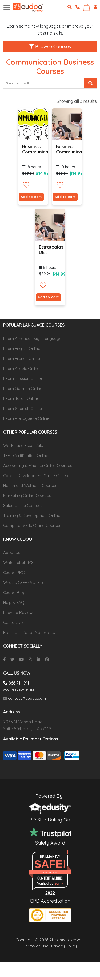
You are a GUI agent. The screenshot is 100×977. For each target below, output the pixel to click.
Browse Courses (52, 46)
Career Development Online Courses (37, 475)
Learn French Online (21, 358)
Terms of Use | (36, 945)
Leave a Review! (18, 612)
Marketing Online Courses (27, 495)
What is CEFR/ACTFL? (23, 582)
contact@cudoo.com (26, 698)
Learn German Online (22, 388)
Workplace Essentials (23, 445)
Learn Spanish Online (22, 408)
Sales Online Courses (23, 505)
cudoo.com (50, 871)
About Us (11, 552)
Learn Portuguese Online (26, 418)
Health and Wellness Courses (30, 485)
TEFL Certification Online (25, 455)
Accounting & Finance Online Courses (37, 465)
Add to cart (31, 197)
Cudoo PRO (14, 572)
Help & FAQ (13, 602)
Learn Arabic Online (21, 368)
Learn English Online (21, 348)
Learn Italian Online (20, 398)
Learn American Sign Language (32, 338)
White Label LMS (18, 562)
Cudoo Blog (14, 592)
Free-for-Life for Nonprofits (29, 632)
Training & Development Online (31, 515)
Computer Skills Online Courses (32, 525)
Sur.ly (58, 883)
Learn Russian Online (22, 378)
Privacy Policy (64, 945)
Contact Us (13, 622)
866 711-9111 (19, 683)
